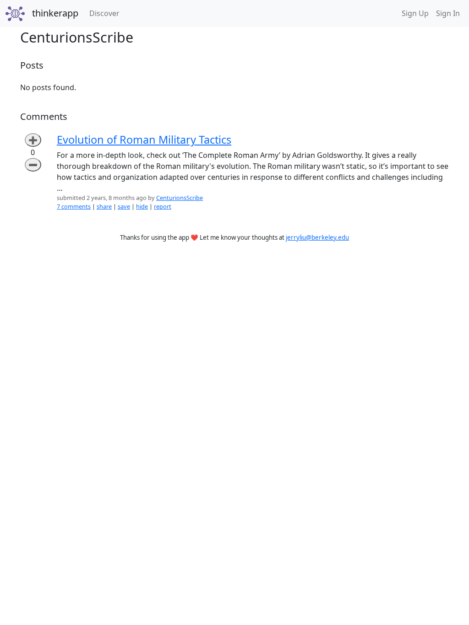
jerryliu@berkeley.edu (317, 237)
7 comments (74, 206)
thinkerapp (55, 13)
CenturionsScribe (179, 198)
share (104, 206)
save (124, 206)
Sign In (448, 13)
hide (142, 206)
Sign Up (415, 13)
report (162, 206)
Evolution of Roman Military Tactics (144, 139)
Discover (106, 13)
